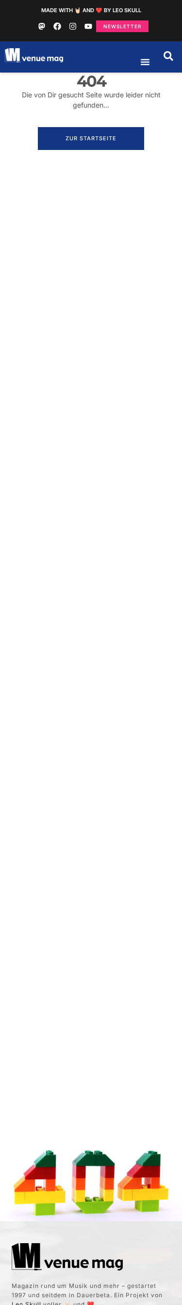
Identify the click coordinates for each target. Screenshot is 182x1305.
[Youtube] (88, 26)
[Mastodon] (42, 26)
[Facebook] (57, 26)
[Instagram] (73, 26)
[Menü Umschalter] (145, 62)
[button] (168, 56)
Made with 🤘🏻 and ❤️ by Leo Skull (91, 10)
